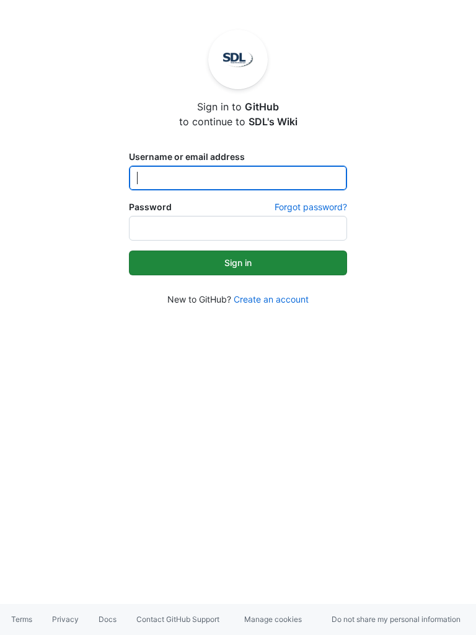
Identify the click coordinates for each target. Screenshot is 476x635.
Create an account (271, 299)
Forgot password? (311, 207)
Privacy (65, 619)
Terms (21, 619)
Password (150, 207)
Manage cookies (273, 619)
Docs (108, 619)
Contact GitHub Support (177, 619)
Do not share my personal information (396, 619)
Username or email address (187, 156)
